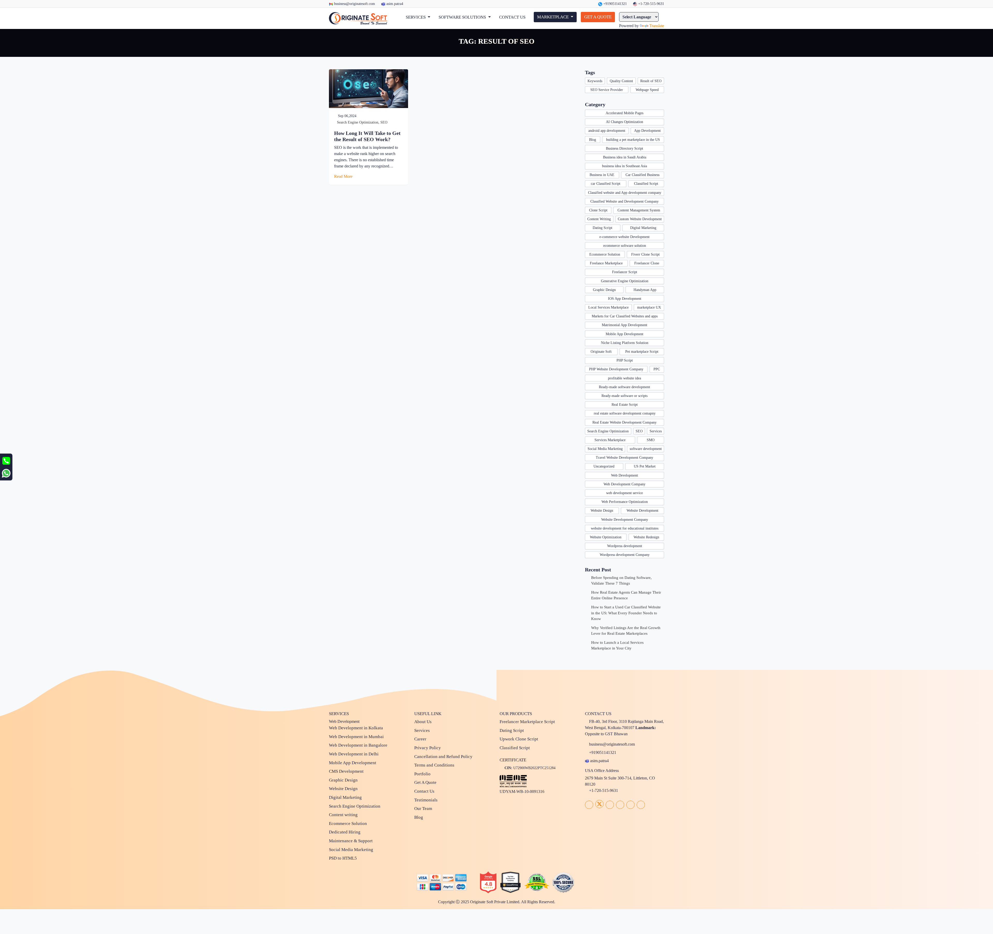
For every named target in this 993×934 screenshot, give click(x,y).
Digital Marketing (643, 228)
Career (420, 739)
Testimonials (426, 800)
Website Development (642, 510)
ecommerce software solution (624, 246)
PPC (656, 369)
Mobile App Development (624, 334)
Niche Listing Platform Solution (624, 343)
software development (646, 449)
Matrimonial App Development (624, 325)
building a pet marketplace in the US (633, 140)
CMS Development (346, 771)
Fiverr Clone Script (645, 254)
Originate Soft (601, 352)
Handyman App (645, 290)
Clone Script (598, 210)
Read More (343, 176)
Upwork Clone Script (519, 739)
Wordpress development (624, 546)
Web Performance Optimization (624, 502)
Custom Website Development (640, 219)
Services (656, 431)
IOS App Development (624, 299)
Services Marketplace (610, 440)
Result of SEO (650, 81)
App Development (647, 131)
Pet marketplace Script (641, 352)
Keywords (595, 81)
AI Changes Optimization (624, 122)
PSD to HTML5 (343, 858)
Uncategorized (603, 466)
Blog (592, 140)
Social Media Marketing (605, 449)
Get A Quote (425, 782)
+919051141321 (614, 4)
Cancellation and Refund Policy (443, 756)
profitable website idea (624, 378)
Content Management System (639, 210)
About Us (423, 721)
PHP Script (624, 360)
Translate (656, 26)
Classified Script (646, 184)
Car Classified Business (642, 175)
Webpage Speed (647, 90)
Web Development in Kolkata (356, 727)
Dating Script (602, 228)
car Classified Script (605, 184)
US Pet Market (645, 466)
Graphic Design (604, 290)
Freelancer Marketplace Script (527, 721)
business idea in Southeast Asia (624, 166)
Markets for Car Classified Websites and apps (625, 316)
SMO (651, 440)
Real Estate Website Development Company (624, 422)
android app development (606, 131)
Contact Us (424, 791)
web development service (624, 493)
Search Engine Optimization (357, 122)
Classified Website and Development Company (624, 201)
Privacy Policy (427, 747)
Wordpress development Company (625, 555)
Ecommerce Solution (604, 254)
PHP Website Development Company (616, 369)
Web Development (624, 475)
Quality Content (621, 81)
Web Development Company (624, 484)
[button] (418, 17)
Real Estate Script (625, 405)
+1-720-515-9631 (650, 4)
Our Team (423, 808)
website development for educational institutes (624, 528)
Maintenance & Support (351, 840)
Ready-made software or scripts (624, 396)
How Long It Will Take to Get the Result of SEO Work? (367, 136)
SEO (383, 122)
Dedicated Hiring (344, 832)
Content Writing (599, 219)
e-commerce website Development (624, 237)
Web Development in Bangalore (358, 745)
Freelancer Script (624, 272)
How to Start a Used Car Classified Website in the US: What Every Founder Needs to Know (626, 613)
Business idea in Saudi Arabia (624, 157)
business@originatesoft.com (354, 4)
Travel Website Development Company (624, 458)
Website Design (602, 510)
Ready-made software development (624, 387)
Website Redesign (646, 537)
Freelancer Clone (646, 263)
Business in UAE (602, 175)
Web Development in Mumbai (356, 736)
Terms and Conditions (434, 765)
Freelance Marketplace (606, 263)
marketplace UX (649, 307)
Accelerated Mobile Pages (624, 113)
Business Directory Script (624, 148)
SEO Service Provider (606, 90)
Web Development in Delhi (354, 754)
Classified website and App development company (624, 193)
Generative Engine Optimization (624, 281)
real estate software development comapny (625, 413)
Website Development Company (624, 520)
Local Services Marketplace (608, 307)
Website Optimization (605, 537)
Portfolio (422, 773)
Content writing (343, 814)
